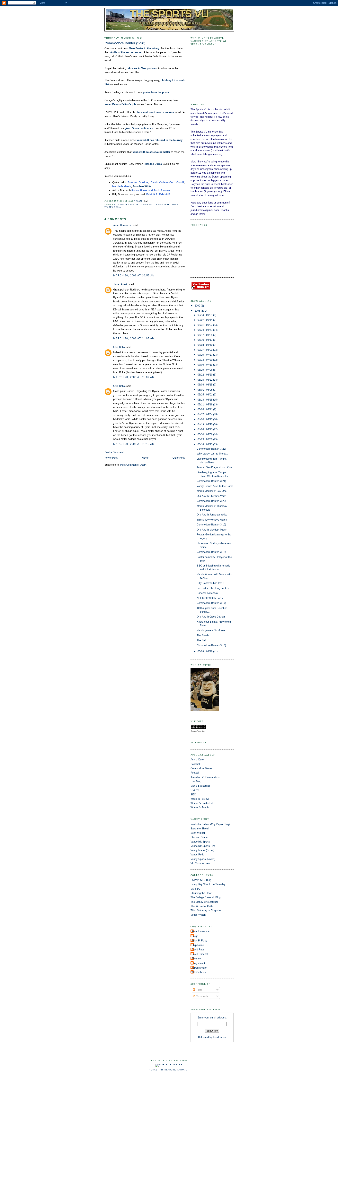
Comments (201, 996)
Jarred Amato (120, 284)
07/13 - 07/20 (205, 359)
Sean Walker (198, 832)
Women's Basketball (202, 803)
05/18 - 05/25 (205, 399)
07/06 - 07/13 (205, 364)
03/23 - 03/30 (205, 439)
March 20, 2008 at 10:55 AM (134, 275)
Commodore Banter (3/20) (124, 43)
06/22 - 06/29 (205, 374)
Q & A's (195, 790)
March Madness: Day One (212, 490)
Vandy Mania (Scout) (202, 850)
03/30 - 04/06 (205, 434)
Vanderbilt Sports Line (203, 845)
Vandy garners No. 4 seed (211, 630)
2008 (198, 310)
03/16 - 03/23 (205, 444)
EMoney (196, 958)
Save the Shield (200, 828)
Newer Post (111, 457)
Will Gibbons (198, 972)
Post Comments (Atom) (133, 464)
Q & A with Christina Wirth (211, 496)
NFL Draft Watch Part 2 (210, 598)
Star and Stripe (199, 837)
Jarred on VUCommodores (205, 777)
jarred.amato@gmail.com (205, 210)
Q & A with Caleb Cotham (211, 616)
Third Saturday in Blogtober (206, 910)
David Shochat (199, 954)
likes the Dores (153, 163)
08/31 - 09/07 (205, 325)
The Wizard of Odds (202, 906)
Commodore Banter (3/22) (211, 448)
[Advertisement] (169, 1134)
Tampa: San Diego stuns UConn (215, 467)
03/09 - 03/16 (205, 651)
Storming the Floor (201, 893)
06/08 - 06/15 (205, 384)
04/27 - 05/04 (205, 414)
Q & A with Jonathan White (212, 514)
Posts (198, 989)
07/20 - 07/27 (205, 354)
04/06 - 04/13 (205, 429)
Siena (117, 207)
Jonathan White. (142, 186)
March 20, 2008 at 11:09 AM (134, 377)
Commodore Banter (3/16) (211, 645)
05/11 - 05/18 (205, 404)
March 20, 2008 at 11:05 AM (134, 338)
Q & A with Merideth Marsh (212, 529)
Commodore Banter (126, 204)
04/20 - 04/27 (205, 419)
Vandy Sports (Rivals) (203, 859)
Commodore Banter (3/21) (211, 481)
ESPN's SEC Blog (201, 879)
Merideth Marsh (121, 186)
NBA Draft (164, 204)
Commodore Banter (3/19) (211, 524)
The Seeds (203, 635)
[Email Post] (146, 201)
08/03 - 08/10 (205, 344)
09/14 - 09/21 (205, 315)
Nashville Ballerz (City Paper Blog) (210, 824)
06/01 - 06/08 (205, 389)
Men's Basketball (200, 785)
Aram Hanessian (122, 225)
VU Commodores (200, 863)
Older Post (179, 457)
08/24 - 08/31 (205, 329)
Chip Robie (119, 347)
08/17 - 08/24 (205, 334)
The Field (202, 640)
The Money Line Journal (204, 901)
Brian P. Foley (199, 940)
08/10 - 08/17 (205, 339)
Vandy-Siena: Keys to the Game (215, 486)
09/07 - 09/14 (205, 319)
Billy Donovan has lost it (210, 583)
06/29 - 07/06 (205, 369)
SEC (193, 794)
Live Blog (196, 781)
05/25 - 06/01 (205, 394)
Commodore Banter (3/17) (211, 602)
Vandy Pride (197, 854)
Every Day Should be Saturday (208, 884)
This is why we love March (212, 519)
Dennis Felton (148, 204)
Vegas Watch (198, 914)
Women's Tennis (200, 807)
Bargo (194, 936)
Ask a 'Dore (197, 759)
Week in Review (200, 798)
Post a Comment (114, 452)
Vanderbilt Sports (200, 841)
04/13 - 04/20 (205, 424)
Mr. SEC (195, 888)
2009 (198, 305)
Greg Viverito (198, 963)
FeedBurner (219, 1037)
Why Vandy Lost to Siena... (212, 453)
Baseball (195, 764)
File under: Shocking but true (213, 588)
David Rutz (197, 949)
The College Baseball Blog (205, 897)
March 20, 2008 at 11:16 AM (134, 444)
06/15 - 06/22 (205, 379)
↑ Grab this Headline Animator (169, 1070)
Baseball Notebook (207, 593)
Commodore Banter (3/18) (211, 551)
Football (195, 772)
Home (145, 457)
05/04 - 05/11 (205, 409)
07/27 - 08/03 (205, 349)
